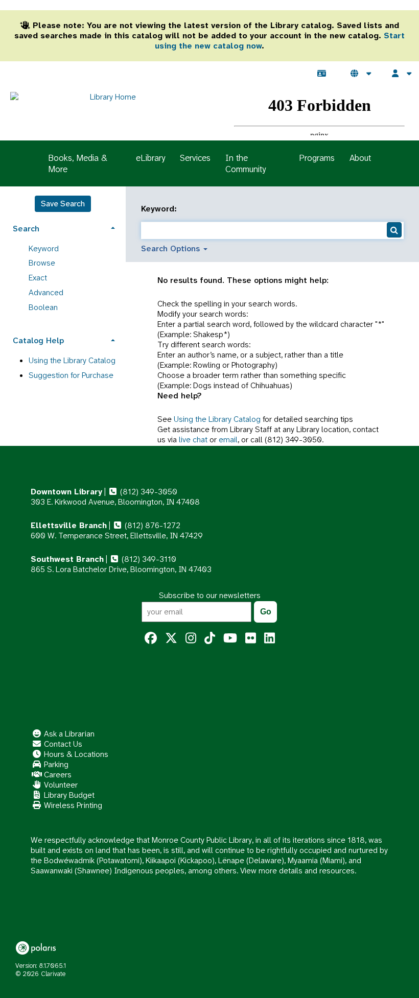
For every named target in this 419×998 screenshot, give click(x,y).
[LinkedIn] (269, 638)
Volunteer (60, 784)
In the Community (245, 163)
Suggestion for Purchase (71, 375)
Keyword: (160, 209)
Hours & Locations (75, 754)
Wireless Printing (72, 805)
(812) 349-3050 (147, 491)
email (228, 439)
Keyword (44, 248)
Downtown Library (66, 491)
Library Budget (68, 795)
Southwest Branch (67, 559)
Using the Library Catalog (217, 419)
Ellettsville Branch (69, 525)
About (360, 157)
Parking (55, 764)
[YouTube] (230, 638)
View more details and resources (297, 870)
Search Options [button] (171, 248)
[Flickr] (250, 638)
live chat (193, 439)
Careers (57, 774)
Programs (317, 157)
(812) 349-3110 (148, 559)
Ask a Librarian (68, 733)
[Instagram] (190, 638)
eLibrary (150, 157)
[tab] (63, 227)
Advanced (46, 292)
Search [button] (26, 228)
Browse (42, 262)
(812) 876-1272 (151, 525)
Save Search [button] (63, 203)
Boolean (43, 307)
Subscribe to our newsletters (210, 595)
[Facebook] (151, 638)
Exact (38, 277)
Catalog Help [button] (38, 340)
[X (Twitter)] (171, 638)
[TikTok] (209, 638)
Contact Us (62, 744)
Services (195, 157)
